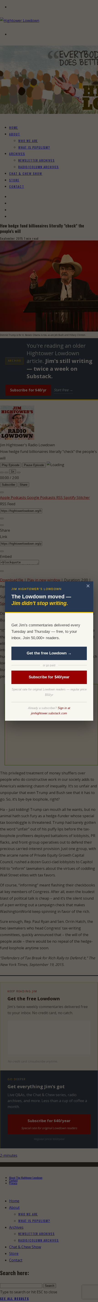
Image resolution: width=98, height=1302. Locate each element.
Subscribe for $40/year (49, 677)
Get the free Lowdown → (49, 653)
